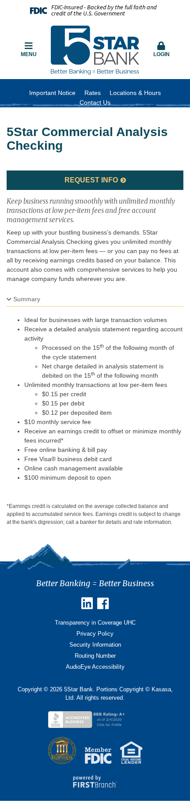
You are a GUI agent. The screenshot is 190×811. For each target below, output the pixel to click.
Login (161, 54)
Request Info (91, 180)
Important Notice (52, 92)
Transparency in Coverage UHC (95, 622)
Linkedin (87, 603)
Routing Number (95, 655)
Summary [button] (26, 299)
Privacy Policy (95, 633)
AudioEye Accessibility (95, 666)
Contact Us (95, 102)
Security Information (95, 644)
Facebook (103, 603)
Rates (92, 92)
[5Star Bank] (95, 49)
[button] (161, 50)
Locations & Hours (135, 92)
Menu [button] (29, 54)
